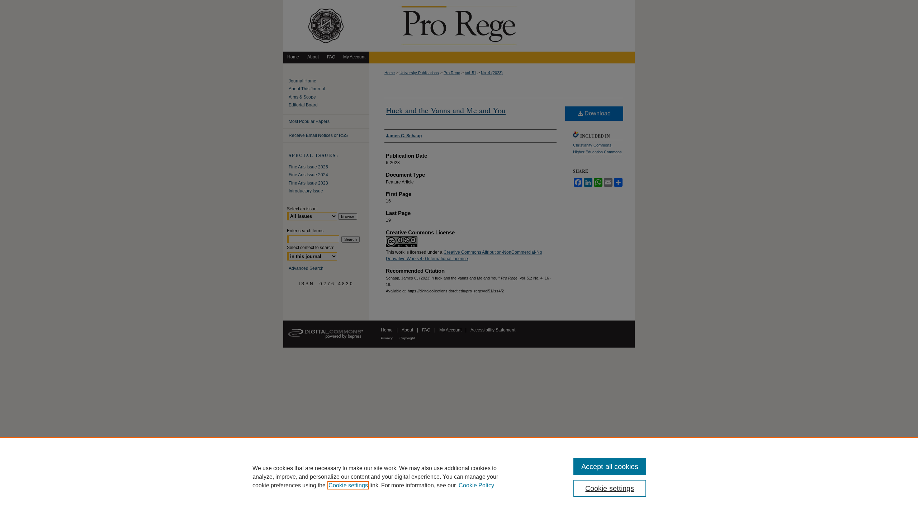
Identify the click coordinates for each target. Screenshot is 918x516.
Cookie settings (348, 485)
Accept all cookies (609, 466)
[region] (459, 476)
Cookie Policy (476, 485)
